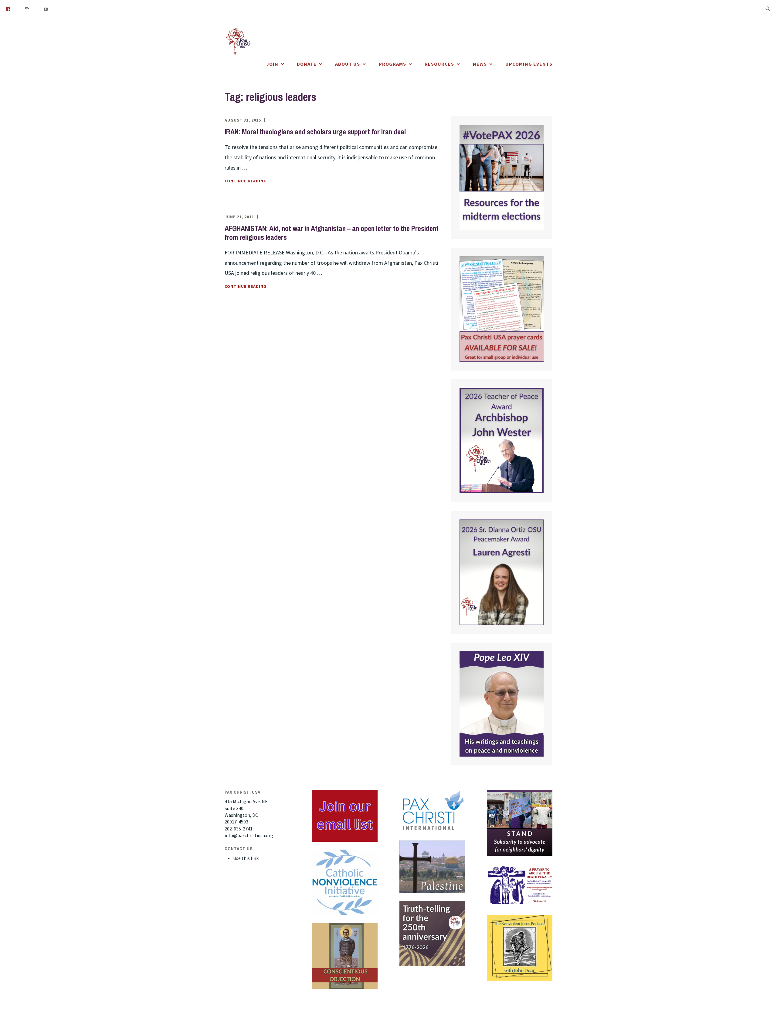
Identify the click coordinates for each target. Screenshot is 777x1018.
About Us (347, 64)
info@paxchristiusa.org (249, 835)
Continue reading (261, 181)
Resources (439, 64)
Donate (307, 64)
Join (272, 64)
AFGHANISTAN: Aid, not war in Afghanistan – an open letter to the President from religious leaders (332, 232)
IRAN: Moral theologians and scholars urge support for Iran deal (315, 131)
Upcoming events (528, 64)
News (480, 64)
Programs (392, 64)
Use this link (246, 858)
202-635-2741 (239, 829)
